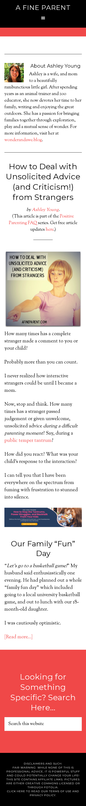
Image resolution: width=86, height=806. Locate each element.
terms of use (60, 791)
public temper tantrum (28, 440)
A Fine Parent (43, 8)
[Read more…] (18, 637)
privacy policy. (43, 795)
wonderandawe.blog (23, 140)
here (50, 230)
